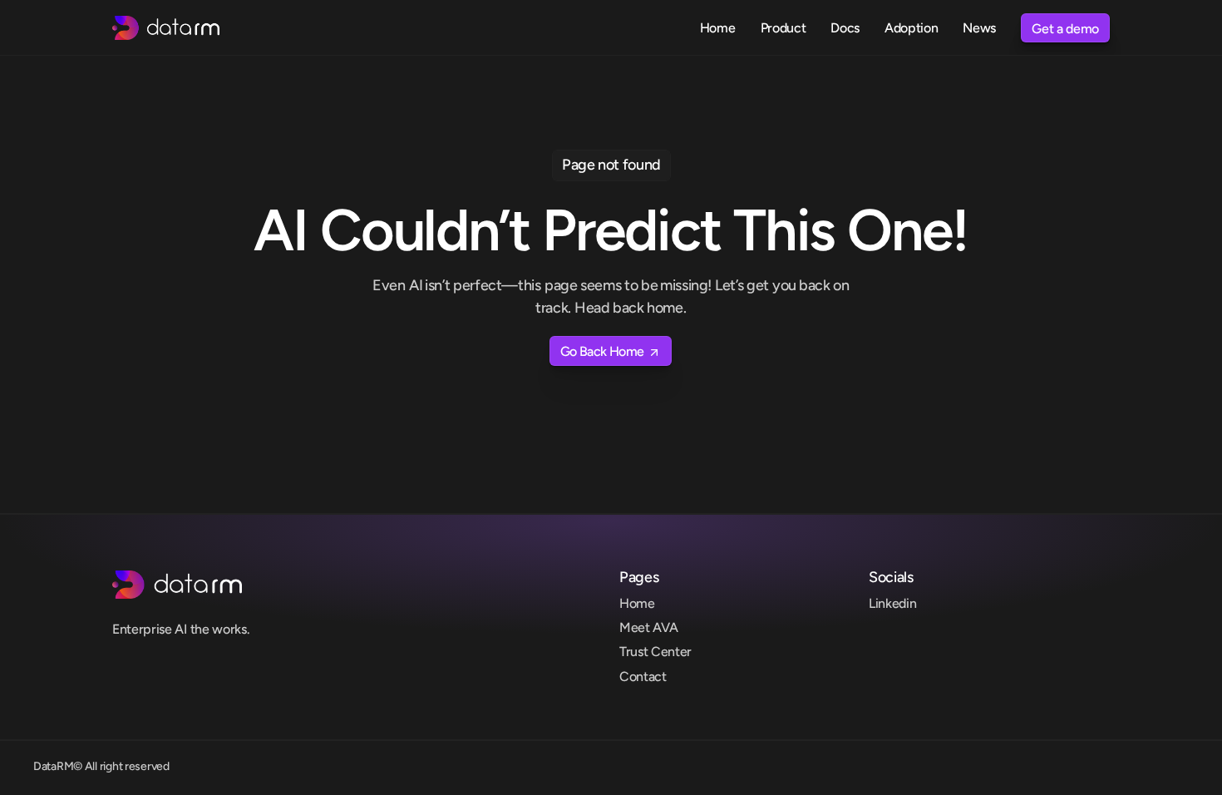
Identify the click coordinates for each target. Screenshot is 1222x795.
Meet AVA (648, 627)
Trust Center (655, 651)
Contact (643, 676)
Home (637, 603)
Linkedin (892, 603)
